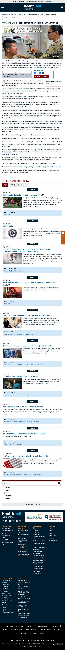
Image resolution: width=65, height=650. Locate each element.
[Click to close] (63, 233)
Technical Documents (7, 612)
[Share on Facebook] (35, 73)
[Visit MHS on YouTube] (17, 521)
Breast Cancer (39, 364)
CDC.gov (26, 167)
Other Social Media (42, 76)
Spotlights (8, 496)
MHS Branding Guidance (8, 542)
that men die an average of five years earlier (24, 91)
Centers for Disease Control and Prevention (15, 89)
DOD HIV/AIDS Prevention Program (13, 475)
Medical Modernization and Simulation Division (23, 555)
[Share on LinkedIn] (40, 73)
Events (7, 490)
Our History (5, 540)
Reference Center (7, 578)
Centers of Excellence (38, 555)
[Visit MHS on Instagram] (3, 521)
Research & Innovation (38, 569)
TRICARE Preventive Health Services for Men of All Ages (24, 433)
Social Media (52, 538)
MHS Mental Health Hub (39, 541)
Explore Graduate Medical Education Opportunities (24, 614)
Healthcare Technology (38, 558)
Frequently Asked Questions (6, 597)
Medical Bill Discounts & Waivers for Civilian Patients (39, 562)
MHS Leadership (6, 528)
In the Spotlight (52, 535)
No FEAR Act (30, 626)
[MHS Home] (12, 518)
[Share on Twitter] (37, 73)
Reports (4, 610)
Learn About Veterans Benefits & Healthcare (23, 597)
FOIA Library (5, 591)
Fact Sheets (5, 589)
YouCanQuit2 (7, 152)
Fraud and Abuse (42, 626)
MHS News (52, 526)
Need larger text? (10, 18)
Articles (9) (12, 185)
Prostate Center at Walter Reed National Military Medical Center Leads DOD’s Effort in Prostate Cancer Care (27, 250)
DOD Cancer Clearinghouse (19, 271)
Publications (5, 607)
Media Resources (53, 540)
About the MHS (7, 526)
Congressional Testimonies (5, 585)
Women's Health (30, 334)
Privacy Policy (19, 626)
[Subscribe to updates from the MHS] (20, 521)
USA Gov (23, 633)
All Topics (35, 530)
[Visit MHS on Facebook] (10, 521)
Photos (8, 493)
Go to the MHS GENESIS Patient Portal (24, 588)
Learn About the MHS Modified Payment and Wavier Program (23, 592)
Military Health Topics (37, 527)
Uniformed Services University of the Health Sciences (17, 422)
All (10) (5, 185)
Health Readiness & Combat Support (38, 552)
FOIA (4, 630)
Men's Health (7, 214)
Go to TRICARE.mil (22, 580)
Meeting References (7, 600)
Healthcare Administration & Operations (39, 548)
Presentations (5, 605)
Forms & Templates (7, 593)
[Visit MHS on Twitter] (13, 521)
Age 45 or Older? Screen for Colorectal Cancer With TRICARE (26, 315)
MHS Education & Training (23, 527)
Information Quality (31, 630)
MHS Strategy (5, 533)
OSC (41, 633)
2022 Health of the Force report (19, 97)
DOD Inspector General (16, 630)
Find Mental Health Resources (22, 606)
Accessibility (54, 626)
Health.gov (31, 167)
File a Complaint (22, 617)
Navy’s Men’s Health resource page (52, 167)
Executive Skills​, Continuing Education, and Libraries (23, 545)
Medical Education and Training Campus (23, 551)
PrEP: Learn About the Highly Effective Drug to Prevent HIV (25, 456)
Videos (8, 499)
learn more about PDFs (35, 646)
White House (33, 633)
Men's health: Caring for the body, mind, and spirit (22, 195)
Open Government (44, 630)
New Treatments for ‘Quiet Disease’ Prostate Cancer (23, 407)
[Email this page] (43, 73)
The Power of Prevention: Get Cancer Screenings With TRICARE (27, 346)
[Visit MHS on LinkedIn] (6, 521)
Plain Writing (57, 630)
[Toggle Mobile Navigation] (2, 7)
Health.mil (37, 167)
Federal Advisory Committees (6, 536)
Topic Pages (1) (22, 185)
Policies (4, 602)
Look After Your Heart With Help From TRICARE (21, 376)
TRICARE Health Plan (9, 334)
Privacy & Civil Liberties (39, 566)
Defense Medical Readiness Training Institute (22, 540)
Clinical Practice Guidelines (6, 581)
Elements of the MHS (7, 531)
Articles (8, 487)
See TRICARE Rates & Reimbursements (23, 602)
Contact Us (5, 544)
